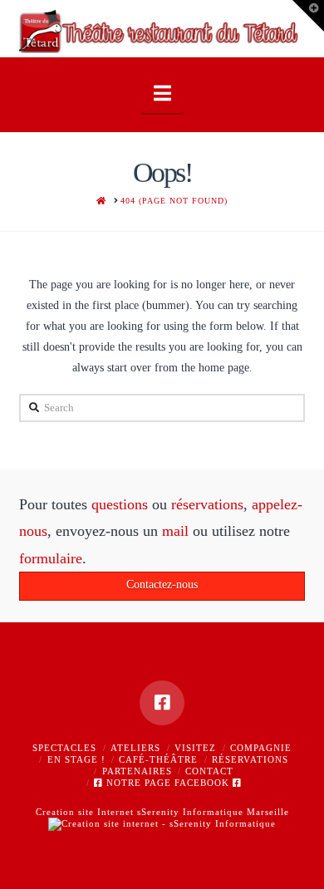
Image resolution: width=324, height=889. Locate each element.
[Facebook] (162, 702)
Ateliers (135, 748)
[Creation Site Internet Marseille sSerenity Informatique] (162, 823)
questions (119, 504)
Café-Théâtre (158, 759)
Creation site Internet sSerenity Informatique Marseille (162, 812)
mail (175, 531)
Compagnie (261, 748)
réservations (207, 504)
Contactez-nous (162, 584)
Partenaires (137, 771)
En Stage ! (76, 759)
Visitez (195, 748)
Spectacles (64, 748)
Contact (209, 771)
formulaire (50, 558)
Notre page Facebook (168, 783)
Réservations (250, 759)
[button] (162, 93)
